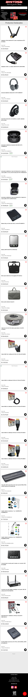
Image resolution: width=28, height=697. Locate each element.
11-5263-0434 (14, 678)
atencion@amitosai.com (14, 680)
